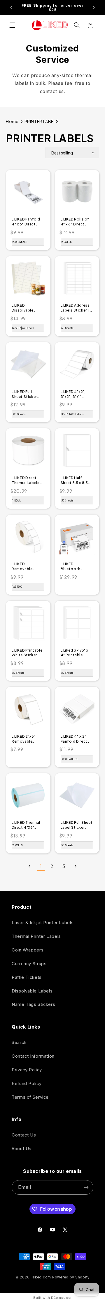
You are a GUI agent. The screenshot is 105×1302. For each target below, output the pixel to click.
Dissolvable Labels (32, 991)
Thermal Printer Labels (36, 936)
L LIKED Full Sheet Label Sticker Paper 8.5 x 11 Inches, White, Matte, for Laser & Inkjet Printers (77, 825)
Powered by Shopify (71, 1277)
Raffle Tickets (27, 977)
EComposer (61, 1298)
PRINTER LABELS (41, 121)
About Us (22, 1148)
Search (19, 1042)
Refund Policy (26, 1083)
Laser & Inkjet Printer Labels (43, 922)
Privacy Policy (27, 1069)
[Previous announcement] (11, 7)
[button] (12, 25)
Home (12, 121)
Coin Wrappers (27, 950)
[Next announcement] (94, 7)
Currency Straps (29, 963)
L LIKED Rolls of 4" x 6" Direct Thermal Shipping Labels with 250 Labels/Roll (77, 222)
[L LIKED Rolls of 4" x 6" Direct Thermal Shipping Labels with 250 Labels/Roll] (77, 195)
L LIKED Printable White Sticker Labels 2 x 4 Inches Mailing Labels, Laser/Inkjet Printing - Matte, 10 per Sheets (27, 653)
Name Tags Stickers (33, 1004)
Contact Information (33, 1056)
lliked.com (41, 1277)
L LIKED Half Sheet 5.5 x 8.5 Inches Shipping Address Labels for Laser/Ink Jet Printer (76, 480)
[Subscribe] (86, 1187)
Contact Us (24, 1135)
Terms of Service (30, 1097)
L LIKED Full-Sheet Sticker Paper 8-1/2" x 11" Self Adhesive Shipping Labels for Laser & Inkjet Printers (27, 394)
